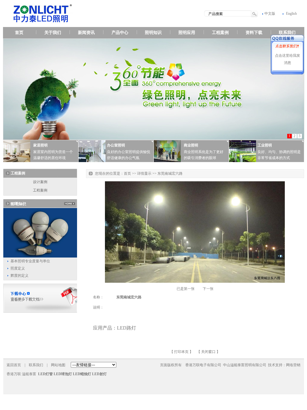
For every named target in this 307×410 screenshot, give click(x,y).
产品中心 (120, 32)
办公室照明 (116, 145)
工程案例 (220, 32)
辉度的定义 (19, 275)
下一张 (208, 289)
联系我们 (287, 32)
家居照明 (40, 145)
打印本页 (181, 352)
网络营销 (293, 365)
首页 (19, 32)
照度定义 (17, 268)
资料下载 (254, 32)
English (291, 13)
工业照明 (265, 145)
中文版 (269, 13)
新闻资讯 (86, 32)
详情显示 (144, 173)
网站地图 (58, 365)
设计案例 (40, 182)
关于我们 (52, 32)
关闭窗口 (208, 352)
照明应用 (186, 32)
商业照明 (191, 145)
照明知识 (153, 32)
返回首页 (14, 365)
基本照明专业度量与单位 (30, 261)
